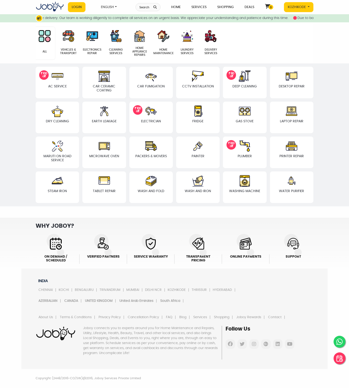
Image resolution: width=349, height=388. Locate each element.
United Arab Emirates (136, 301)
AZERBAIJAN (47, 301)
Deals (249, 7)
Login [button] (77, 7)
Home (176, 7)
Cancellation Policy (143, 317)
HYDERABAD (222, 290)
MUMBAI (132, 290)
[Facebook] (230, 344)
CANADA (71, 301)
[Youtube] (289, 344)
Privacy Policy (110, 317)
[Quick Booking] (339, 358)
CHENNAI (45, 290)
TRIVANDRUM (109, 290)
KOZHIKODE (297, 7)
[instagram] (254, 344)
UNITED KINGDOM (99, 301)
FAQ (169, 317)
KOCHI (64, 290)
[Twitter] (242, 344)
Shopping (225, 7)
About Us (45, 317)
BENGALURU (84, 290)
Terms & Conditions (76, 317)
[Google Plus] (266, 344)
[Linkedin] (278, 344)
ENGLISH (107, 7)
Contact (275, 317)
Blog (182, 317)
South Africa (170, 301)
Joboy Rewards (248, 317)
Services (199, 7)
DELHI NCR (153, 290)
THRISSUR (199, 290)
